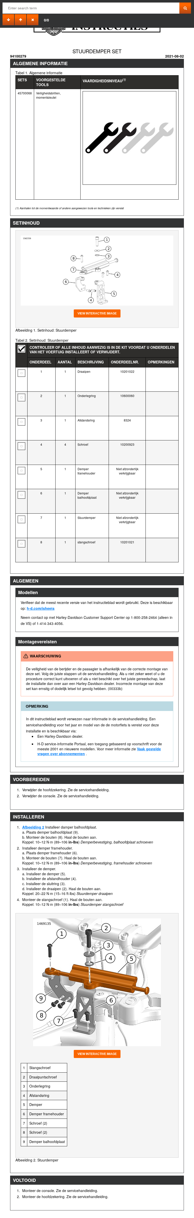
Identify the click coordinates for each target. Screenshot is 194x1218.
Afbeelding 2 (33, 827)
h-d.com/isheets (41, 608)
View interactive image (97, 313)
